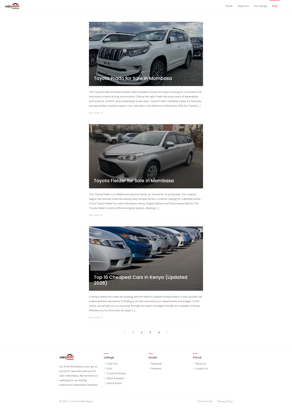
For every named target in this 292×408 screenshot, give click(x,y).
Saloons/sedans (115, 378)
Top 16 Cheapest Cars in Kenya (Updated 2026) (140, 280)
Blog (274, 6)
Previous (124, 332)
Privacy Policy (225, 401)
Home (229, 6)
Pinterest (156, 368)
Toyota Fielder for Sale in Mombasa (134, 180)
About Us (200, 363)
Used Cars (243, 6)
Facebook (156, 363)
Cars (98, 29)
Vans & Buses (114, 383)
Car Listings (260, 6)
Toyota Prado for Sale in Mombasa (133, 78)
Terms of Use (205, 401)
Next (167, 332)
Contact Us (201, 368)
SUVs (109, 368)
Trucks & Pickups (116, 373)
